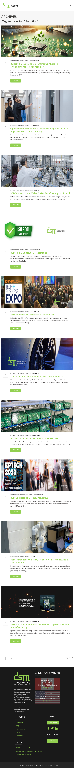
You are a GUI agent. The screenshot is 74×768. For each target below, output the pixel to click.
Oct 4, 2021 (36, 621)
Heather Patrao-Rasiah (17, 60)
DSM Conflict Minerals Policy (24, 748)
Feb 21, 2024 (36, 190)
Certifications (20, 735)
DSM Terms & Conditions (23, 754)
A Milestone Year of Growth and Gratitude (34, 438)
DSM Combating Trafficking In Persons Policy (29, 751)
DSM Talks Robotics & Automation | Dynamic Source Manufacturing (40, 626)
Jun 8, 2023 (40, 494)
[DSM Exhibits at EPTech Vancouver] (37, 475)
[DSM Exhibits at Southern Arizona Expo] (37, 292)
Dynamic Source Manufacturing (19, 494)
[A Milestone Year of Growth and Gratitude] (37, 416)
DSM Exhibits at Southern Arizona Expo (32, 314)
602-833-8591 (47, 701)
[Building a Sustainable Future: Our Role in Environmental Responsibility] (37, 41)
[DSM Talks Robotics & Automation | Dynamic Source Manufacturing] (37, 602)
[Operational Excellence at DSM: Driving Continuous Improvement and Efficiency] (37, 106)
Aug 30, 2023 (36, 435)
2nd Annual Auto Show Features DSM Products (36, 376)
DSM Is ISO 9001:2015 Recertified (28, 252)
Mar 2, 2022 (36, 556)
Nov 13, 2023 (36, 249)
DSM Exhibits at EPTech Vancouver (29, 497)
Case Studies (19, 722)
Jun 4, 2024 (36, 60)
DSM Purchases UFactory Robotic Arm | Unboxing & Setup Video (39, 561)
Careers (18, 732)
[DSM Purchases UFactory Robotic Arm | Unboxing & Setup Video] (37, 537)
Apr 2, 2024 (36, 125)
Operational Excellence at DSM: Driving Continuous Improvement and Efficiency (39, 130)
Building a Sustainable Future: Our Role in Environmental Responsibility (34, 65)
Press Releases (20, 729)
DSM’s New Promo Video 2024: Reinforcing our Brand (40, 193)
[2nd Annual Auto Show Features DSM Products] (37, 354)
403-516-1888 (47, 687)
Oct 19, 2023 (36, 311)
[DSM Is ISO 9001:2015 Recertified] (37, 230)
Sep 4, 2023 (36, 373)
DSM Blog (27, 60)
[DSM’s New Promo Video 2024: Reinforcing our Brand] (37, 171)
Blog (17, 726)
